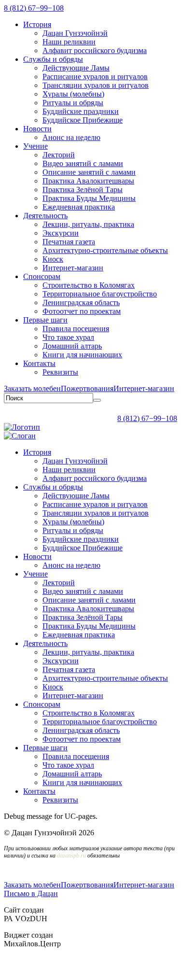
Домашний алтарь (72, 346)
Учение (35, 146)
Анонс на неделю (71, 137)
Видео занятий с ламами (82, 163)
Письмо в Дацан (31, 893)
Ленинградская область (81, 302)
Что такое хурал (68, 337)
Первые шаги (45, 320)
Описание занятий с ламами (89, 172)
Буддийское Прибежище (82, 120)
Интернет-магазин (72, 268)
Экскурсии (60, 233)
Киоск (52, 259)
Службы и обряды (53, 59)
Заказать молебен (32, 388)
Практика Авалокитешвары (88, 181)
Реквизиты (60, 372)
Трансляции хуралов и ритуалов (95, 85)
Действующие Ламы (76, 68)
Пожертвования (87, 388)
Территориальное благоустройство (99, 294)
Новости (37, 129)
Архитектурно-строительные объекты (105, 250)
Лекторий (58, 155)
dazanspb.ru (71, 855)
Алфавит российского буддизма (94, 50)
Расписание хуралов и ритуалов (95, 76)
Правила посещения (75, 328)
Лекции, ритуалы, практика (88, 224)
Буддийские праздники (80, 111)
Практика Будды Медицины (89, 198)
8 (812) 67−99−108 (34, 8)
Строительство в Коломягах (88, 285)
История (37, 24)
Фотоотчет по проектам (81, 311)
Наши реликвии (69, 42)
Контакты (39, 363)
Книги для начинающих (82, 355)
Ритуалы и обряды (72, 102)
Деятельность (45, 215)
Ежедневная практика (78, 207)
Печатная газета (68, 242)
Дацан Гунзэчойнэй (75, 33)
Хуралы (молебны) (73, 94)
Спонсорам (41, 276)
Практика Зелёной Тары (82, 189)
